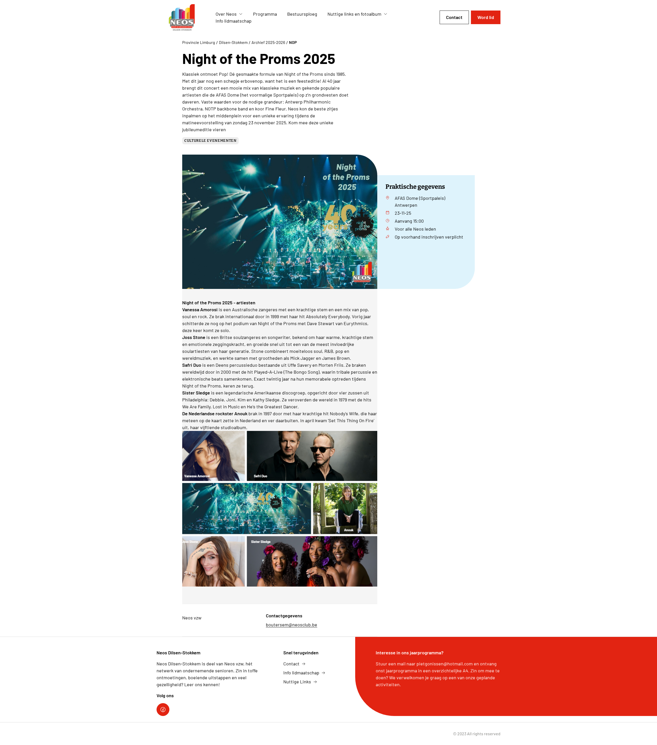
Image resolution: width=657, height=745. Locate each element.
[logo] (182, 17)
